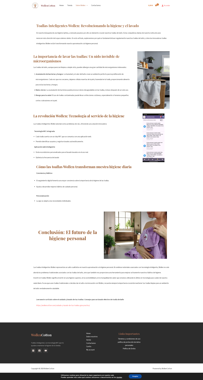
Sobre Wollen (80, 5)
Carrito (88, 346)
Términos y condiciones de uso (129, 339)
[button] (86, 5)
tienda (69, 5)
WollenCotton (48, 5)
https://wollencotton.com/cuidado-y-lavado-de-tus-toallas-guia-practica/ (63, 305)
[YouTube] (45, 350)
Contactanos (96, 5)
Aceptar (135, 376)
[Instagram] (33, 350)
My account (90, 350)
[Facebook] (39, 350)
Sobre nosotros (92, 336)
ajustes (119, 377)
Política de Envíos (129, 348)
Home (61, 5)
